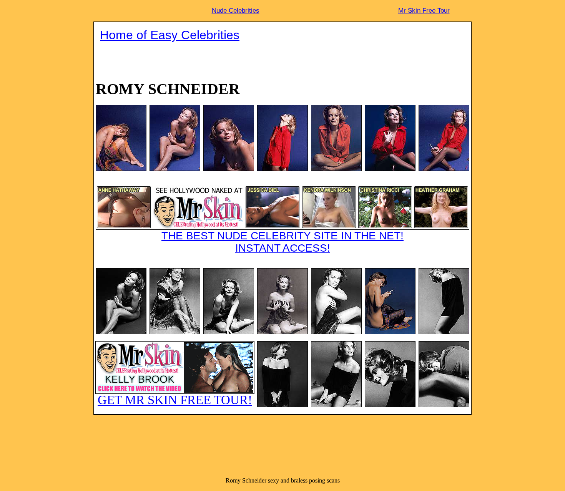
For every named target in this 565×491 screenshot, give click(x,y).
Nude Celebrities (235, 10)
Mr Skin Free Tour (424, 10)
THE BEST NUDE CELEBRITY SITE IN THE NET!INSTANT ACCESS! (282, 242)
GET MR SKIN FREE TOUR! (175, 400)
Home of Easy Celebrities (169, 35)
